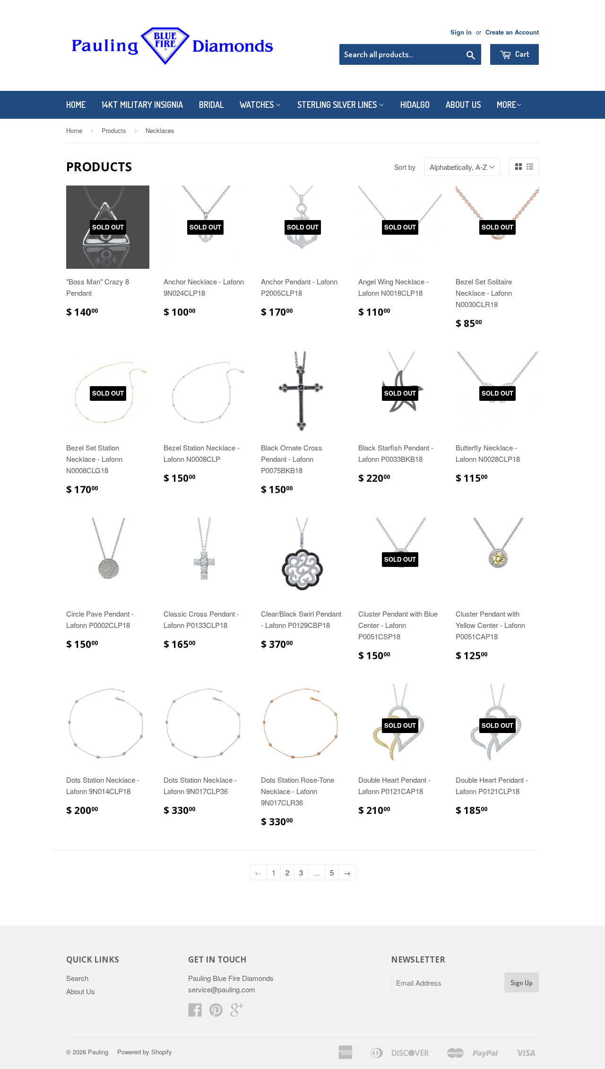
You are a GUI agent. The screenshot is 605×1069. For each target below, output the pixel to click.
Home (76, 104)
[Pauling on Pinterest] (216, 1012)
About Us (463, 104)
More (506, 104)
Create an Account (512, 32)
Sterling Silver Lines (338, 104)
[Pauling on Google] (237, 1012)
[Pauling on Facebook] (195, 1012)
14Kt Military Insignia (142, 104)
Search (77, 978)
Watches (258, 104)
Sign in (461, 32)
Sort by (404, 167)
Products (114, 130)
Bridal (211, 104)
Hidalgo (415, 104)
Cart (521, 54)
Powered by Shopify (144, 1051)
